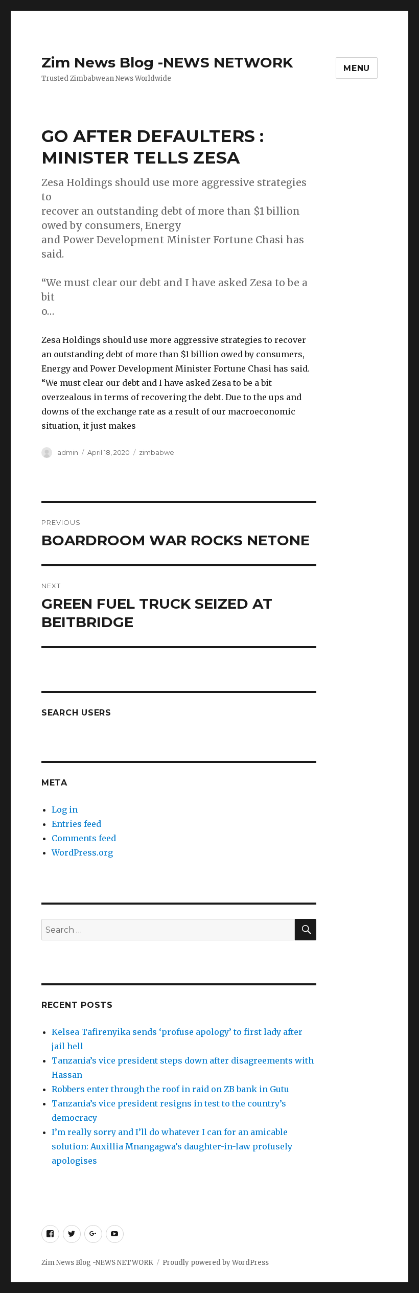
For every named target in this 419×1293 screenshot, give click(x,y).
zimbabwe (156, 452)
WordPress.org (82, 852)
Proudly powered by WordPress (215, 1262)
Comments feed (84, 838)
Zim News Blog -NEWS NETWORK (167, 62)
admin (67, 452)
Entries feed (76, 824)
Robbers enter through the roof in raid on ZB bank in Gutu (170, 1089)
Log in (65, 809)
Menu (356, 68)
